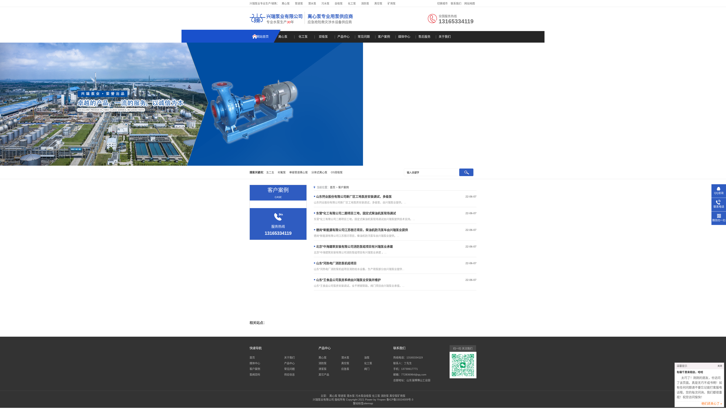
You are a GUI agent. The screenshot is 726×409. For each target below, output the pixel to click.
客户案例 (384, 36)
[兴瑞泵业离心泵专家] (257, 23)
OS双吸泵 (337, 172)
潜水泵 (312, 3)
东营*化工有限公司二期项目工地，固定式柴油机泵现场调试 (356, 213)
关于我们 (445, 36)
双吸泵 (323, 36)
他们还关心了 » (711, 403)
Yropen (381, 399)
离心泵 (286, 3)
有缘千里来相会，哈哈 (690, 372)
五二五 (270, 172)
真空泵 (378, 3)
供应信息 (289, 374)
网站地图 (469, 3)
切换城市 (442, 3)
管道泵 (299, 3)
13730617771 (409, 368)
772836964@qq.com (413, 374)
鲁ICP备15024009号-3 (399, 399)
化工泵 (352, 3)
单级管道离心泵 (298, 172)
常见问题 (364, 36)
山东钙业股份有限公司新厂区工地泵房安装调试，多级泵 (354, 196)
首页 (332, 187)
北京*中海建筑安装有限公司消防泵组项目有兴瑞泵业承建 (354, 246)
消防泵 (365, 3)
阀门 (366, 368)
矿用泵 (392, 3)
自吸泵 (339, 3)
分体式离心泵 (319, 172)
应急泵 (345, 368)
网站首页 (263, 36)
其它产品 (324, 374)
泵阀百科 (255, 374)
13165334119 (414, 357)
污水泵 (325, 3)
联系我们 (456, 3)
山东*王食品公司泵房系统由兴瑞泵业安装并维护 (348, 280)
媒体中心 (404, 36)
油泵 (366, 357)
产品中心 (343, 36)
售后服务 (424, 36)
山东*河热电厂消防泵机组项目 (336, 263)
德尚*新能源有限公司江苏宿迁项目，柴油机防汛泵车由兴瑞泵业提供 (362, 230)
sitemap (368, 403)
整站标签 (358, 403)
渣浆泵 (323, 368)
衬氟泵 (282, 172)
